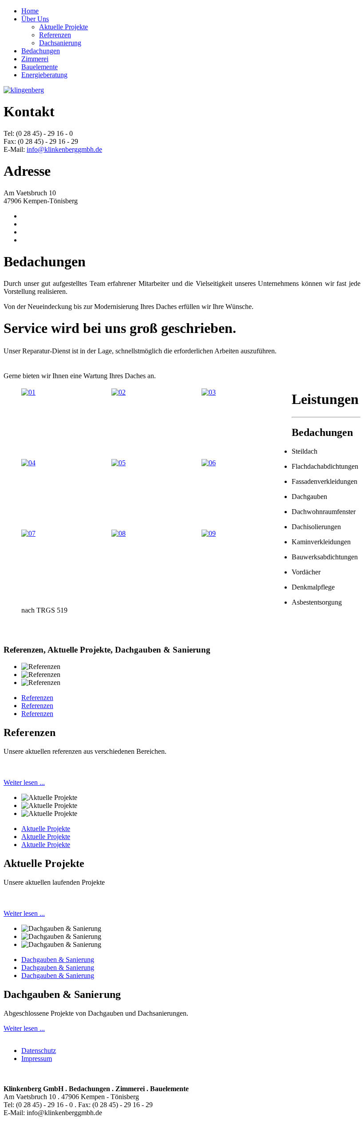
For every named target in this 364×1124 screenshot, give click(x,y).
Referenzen (37, 697)
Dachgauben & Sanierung (57, 959)
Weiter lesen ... (24, 782)
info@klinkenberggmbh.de (64, 149)
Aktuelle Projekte (45, 828)
